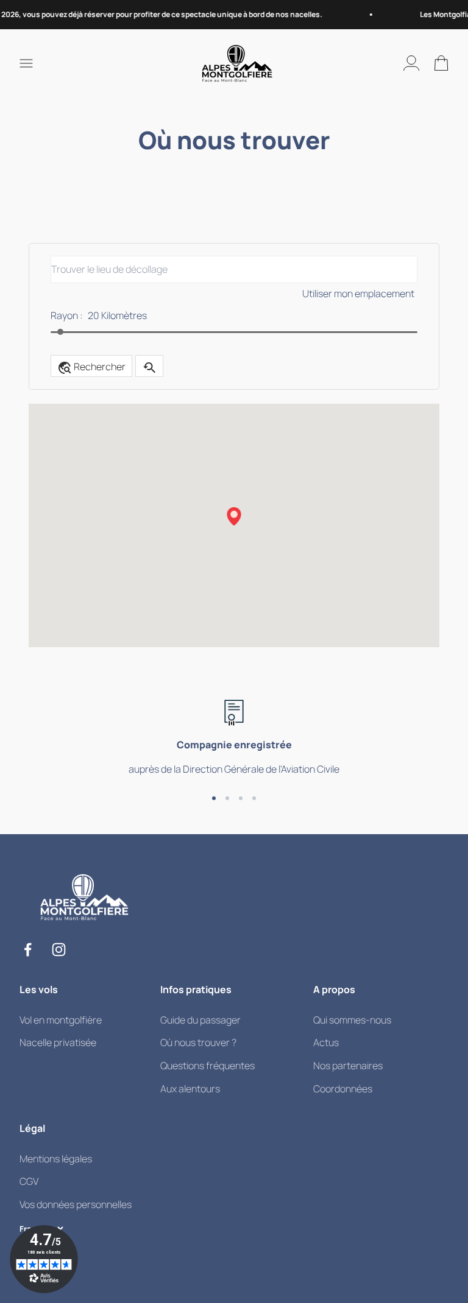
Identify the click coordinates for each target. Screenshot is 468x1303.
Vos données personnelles (76, 1204)
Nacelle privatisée (58, 1042)
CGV (29, 1181)
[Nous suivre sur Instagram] (59, 949)
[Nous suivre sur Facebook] (28, 949)
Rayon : (67, 315)
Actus (326, 1042)
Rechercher (91, 367)
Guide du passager (200, 1020)
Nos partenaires (348, 1065)
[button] (234, 516)
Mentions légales (56, 1158)
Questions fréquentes (207, 1065)
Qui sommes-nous (352, 1020)
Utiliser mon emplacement (358, 293)
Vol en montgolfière (61, 1020)
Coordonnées (342, 1088)
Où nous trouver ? (198, 1042)
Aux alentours (190, 1088)
